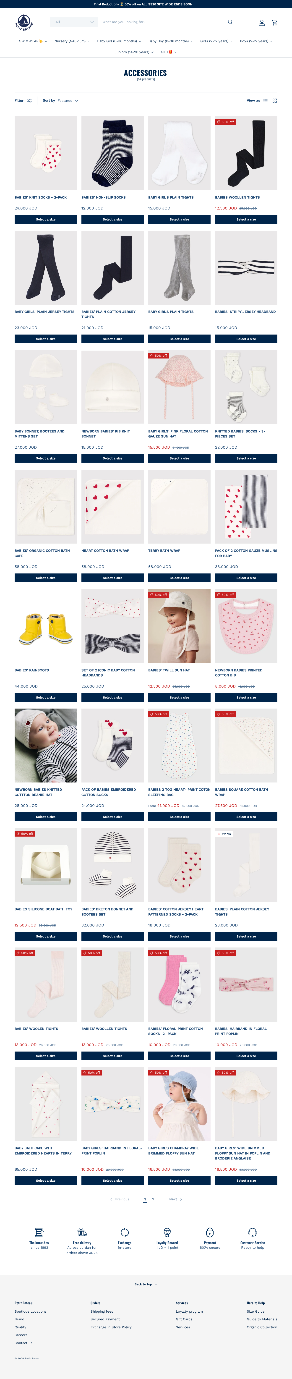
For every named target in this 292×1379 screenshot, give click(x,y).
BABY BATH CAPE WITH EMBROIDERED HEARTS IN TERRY (43, 1150)
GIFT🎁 (167, 52)
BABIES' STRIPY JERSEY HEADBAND (245, 312)
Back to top (144, 1284)
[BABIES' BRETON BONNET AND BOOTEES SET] (112, 865)
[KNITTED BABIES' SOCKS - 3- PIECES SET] (246, 387)
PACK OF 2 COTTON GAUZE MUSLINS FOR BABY (246, 553)
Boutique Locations (31, 1311)
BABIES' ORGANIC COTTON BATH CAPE (42, 553)
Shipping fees (102, 1311)
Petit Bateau (32, 1358)
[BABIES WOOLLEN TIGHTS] (246, 153)
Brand (19, 1319)
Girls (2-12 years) (214, 41)
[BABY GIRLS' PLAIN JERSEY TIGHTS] (46, 268)
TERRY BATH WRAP (164, 551)
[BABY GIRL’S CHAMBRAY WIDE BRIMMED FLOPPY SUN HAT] (179, 1104)
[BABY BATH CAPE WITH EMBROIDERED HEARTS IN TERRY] (46, 1104)
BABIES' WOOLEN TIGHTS (36, 1029)
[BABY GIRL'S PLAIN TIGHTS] (179, 153)
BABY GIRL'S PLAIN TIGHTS (171, 197)
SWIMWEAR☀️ (31, 41)
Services (183, 1327)
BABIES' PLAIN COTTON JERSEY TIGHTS (108, 314)
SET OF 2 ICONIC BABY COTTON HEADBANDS (108, 673)
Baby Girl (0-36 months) (117, 41)
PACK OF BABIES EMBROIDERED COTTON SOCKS (108, 792)
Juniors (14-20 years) (132, 52)
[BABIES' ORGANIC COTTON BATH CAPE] (46, 507)
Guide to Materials (262, 1319)
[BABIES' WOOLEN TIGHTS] (46, 984)
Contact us (23, 1343)
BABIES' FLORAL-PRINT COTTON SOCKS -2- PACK (175, 1031)
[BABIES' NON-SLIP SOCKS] (112, 153)
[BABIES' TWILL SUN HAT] (179, 626)
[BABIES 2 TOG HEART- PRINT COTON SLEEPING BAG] (179, 745)
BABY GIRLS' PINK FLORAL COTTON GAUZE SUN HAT (178, 434)
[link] (119, 1199)
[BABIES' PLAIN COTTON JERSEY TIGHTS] (112, 268)
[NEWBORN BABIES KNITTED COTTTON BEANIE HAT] (46, 745)
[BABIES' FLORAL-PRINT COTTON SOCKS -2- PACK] (179, 984)
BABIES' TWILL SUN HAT (169, 670)
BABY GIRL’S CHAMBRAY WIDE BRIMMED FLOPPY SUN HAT (173, 1150)
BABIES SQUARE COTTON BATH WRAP (241, 792)
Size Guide (256, 1311)
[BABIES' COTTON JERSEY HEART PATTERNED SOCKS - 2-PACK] (179, 865)
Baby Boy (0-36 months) (169, 41)
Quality (20, 1327)
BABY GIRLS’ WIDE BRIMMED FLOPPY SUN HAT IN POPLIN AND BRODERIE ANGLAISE (242, 1153)
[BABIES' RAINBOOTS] (46, 626)
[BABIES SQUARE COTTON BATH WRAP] (246, 745)
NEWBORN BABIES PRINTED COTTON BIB (239, 673)
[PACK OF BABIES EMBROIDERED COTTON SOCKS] (112, 745)
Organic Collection (262, 1327)
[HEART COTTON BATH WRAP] (112, 507)
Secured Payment (105, 1319)
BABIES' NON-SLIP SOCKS (103, 197)
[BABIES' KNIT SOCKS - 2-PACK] (46, 153)
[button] (275, 23)
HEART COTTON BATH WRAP (105, 551)
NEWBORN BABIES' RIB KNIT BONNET (105, 434)
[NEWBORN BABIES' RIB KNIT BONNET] (112, 387)
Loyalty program (189, 1311)
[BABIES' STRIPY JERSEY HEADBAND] (246, 268)
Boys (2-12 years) (254, 41)
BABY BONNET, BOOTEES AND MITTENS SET (40, 434)
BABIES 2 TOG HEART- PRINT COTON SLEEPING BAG (179, 792)
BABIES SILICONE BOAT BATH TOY (43, 909)
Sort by (49, 100)
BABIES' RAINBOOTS (32, 670)
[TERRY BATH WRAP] (179, 507)
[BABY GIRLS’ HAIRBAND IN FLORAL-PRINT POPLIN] (112, 1104)
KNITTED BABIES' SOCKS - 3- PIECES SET (240, 434)
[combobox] (143, 22)
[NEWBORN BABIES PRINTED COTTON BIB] (246, 626)
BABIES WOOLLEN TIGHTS (237, 197)
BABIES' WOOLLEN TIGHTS (104, 1029)
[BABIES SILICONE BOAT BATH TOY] (46, 865)
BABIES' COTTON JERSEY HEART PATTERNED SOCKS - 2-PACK (175, 911)
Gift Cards (184, 1319)
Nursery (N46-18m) (70, 41)
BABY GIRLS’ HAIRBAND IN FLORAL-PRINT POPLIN (111, 1150)
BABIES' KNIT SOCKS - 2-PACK (41, 197)
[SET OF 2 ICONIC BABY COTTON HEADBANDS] (112, 626)
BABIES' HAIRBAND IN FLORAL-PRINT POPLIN (241, 1031)
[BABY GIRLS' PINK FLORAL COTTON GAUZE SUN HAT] (179, 387)
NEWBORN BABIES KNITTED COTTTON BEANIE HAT (38, 792)
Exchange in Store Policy (111, 1327)
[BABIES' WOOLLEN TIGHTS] (112, 984)
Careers (21, 1335)
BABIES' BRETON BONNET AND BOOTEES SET (107, 911)
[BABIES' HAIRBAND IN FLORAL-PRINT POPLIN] (246, 984)
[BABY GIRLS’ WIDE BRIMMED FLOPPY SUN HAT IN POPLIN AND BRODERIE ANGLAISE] (246, 1104)
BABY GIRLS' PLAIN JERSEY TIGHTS (45, 312)
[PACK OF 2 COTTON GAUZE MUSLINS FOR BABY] (246, 507)
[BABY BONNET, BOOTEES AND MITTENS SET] (46, 387)
